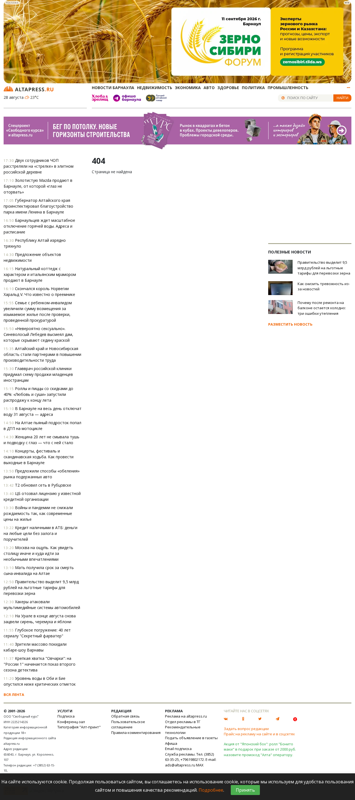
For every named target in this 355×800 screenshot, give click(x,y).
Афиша (171, 743)
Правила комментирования (136, 732)
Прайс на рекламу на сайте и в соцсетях (259, 733)
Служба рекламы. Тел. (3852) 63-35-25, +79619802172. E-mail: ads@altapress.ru (190, 760)
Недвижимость (154, 87)
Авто (209, 87)
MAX (200, 765)
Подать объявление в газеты (191, 737)
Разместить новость (290, 324)
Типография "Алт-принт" (79, 726)
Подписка (66, 716)
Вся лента (14, 694)
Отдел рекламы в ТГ (182, 721)
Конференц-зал (71, 721)
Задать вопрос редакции (246, 728)
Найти (342, 97)
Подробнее (211, 790)
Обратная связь (125, 716)
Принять (245, 790)
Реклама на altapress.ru (186, 716)
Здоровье (228, 87)
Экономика (188, 87)
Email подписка (178, 748)
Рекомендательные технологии (183, 729)
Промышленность (288, 87)
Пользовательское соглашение (128, 724)
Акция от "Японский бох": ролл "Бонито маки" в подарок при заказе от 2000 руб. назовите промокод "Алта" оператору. (260, 749)
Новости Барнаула (113, 87)
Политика (253, 87)
